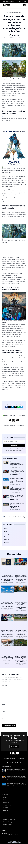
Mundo (19, 12)
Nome (3, 704)
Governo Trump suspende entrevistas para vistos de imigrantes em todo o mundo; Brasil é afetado (17, 497)
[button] (20, 5)
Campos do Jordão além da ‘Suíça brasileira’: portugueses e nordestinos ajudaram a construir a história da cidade (17, 489)
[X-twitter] (20, 1)
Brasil (5, 531)
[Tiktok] (24, 1)
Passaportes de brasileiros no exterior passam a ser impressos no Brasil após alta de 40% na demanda (17, 463)
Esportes (6, 542)
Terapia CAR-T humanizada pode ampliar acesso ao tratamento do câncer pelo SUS (7, 658)
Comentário (5, 685)
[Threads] (22, 1)
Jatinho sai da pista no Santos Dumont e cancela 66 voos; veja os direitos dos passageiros (17, 505)
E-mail (4, 711)
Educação (6, 539)
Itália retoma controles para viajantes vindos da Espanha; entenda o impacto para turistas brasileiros (17, 472)
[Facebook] (19, 1)
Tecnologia (7, 534)
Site (3, 718)
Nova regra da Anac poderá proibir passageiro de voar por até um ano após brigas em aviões (17, 480)
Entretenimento (13, 12)
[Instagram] (17, 1)
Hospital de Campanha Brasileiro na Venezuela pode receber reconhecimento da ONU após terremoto (21, 659)
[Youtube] (20, 762)
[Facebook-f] (7, 762)
